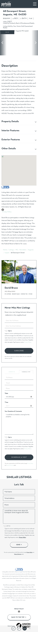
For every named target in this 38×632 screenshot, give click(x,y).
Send (18, 544)
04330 (7, 253)
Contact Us (12, 371)
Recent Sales (16, 294)
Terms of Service (9, 465)
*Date (6, 393)
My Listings (8, 294)
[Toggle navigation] (34, 4)
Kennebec (23, 250)
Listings (11, 250)
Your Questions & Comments (13, 411)
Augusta (30, 250)
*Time (6, 402)
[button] (3, 42)
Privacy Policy (6, 212)
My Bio (30, 294)
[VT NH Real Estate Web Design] (23, 626)
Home (5, 250)
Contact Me (24, 294)
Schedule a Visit (26, 371)
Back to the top (17, 617)
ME (17, 250)
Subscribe (19, 350)
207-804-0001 (10, 291)
